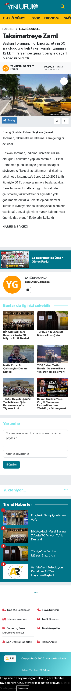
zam (49, 138)
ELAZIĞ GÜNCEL (15, 18)
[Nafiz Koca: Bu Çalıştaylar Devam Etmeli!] (18, 354)
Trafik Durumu (50, 619)
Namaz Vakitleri (17, 619)
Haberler (8, 29)
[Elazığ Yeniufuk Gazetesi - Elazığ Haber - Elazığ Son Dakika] (21, 6)
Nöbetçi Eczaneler (18, 610)
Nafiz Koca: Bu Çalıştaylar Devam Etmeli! (15, 368)
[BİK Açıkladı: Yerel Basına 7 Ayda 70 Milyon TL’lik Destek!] (18, 320)
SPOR (36, 18)
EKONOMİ (51, 18)
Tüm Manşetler (51, 628)
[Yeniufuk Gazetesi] (12, 284)
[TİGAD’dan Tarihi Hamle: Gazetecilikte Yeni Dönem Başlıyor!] (52, 354)
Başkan (7, 153)
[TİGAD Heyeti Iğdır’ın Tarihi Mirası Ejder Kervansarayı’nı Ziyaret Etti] (18, 387)
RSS (12, 658)
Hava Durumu (50, 610)
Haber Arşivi (49, 641)
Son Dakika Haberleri (19, 641)
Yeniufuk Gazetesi (37, 281)
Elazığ (6, 132)
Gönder (11, 464)
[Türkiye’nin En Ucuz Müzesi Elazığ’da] (52, 320)
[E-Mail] (28, 290)
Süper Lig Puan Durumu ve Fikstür (13, 630)
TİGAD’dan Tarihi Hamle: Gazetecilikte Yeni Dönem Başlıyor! (51, 368)
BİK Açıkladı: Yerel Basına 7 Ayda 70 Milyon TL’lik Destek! (16, 335)
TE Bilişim (44, 670)
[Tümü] (66, 490)
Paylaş (11, 120)
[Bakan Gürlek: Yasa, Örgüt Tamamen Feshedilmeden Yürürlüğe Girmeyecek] (52, 387)
